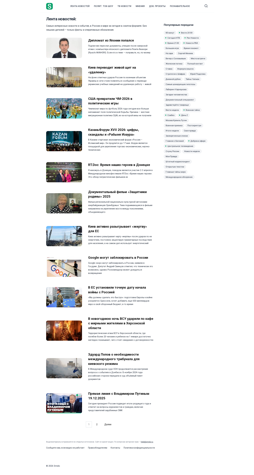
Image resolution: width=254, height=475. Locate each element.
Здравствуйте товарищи (177, 105)
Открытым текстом (175, 166)
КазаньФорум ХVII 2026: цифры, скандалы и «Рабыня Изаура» (113, 132)
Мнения (140, 6)
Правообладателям (97, 448)
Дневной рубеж (173, 79)
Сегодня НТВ (173, 38)
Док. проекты (157, 6)
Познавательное (180, 6)
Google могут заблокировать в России (118, 257)
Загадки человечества (176, 94)
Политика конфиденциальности (139, 448)
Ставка (169, 69)
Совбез (170, 115)
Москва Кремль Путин (176, 120)
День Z (184, 115)
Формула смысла (185, 69)
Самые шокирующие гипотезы (180, 84)
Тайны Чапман (192, 79)
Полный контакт (195, 63)
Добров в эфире (197, 141)
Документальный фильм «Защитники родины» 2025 (117, 194)
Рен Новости (193, 38)
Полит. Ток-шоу (103, 6)
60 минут (170, 33)
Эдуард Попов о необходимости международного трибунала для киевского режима (114, 359)
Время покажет (191, 48)
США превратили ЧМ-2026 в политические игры (110, 101)
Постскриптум (194, 125)
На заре (169, 53)
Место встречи (198, 58)
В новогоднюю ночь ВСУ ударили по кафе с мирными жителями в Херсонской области (120, 323)
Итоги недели (172, 130)
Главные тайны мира (176, 172)
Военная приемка (174, 125)
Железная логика (174, 63)
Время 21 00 (173, 43)
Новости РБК (192, 43)
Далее (107, 424)
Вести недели (172, 110)
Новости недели (192, 151)
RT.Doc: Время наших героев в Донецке (119, 165)
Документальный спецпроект (180, 100)
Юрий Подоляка (197, 74)
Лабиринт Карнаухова (176, 89)
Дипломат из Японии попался (111, 40)
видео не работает (75, 448)
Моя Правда (171, 156)
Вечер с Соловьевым (176, 58)
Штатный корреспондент (178, 161)
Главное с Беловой (175, 141)
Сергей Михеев (185, 53)
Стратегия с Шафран (175, 74)
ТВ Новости (124, 6)
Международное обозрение (179, 177)
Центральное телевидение (180, 146)
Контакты (115, 448)
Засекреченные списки (177, 136)
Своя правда (190, 130)
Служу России (172, 151)
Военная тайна (193, 110)
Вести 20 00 (186, 33)
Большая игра (172, 48)
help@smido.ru (147, 442)
